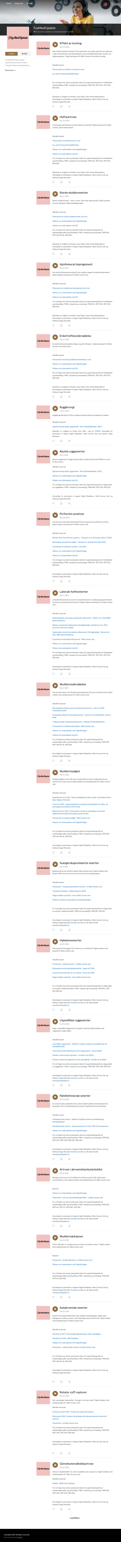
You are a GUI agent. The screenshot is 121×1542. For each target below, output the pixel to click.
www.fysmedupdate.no (60, 925)
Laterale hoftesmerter (74, 591)
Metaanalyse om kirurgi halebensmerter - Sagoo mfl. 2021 (73, 968)
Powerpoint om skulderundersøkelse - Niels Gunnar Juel (73, 726)
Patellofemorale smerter (75, 1095)
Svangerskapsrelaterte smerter (79, 863)
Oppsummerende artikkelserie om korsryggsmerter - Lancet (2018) (77, 1051)
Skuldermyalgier (70, 771)
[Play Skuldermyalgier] (55, 772)
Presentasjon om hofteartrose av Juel (66, 141)
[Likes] (53, 106)
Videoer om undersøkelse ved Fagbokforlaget (69, 149)
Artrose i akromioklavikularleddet (81, 1169)
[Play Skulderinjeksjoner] (55, 1237)
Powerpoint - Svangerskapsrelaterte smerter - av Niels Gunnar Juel (77, 887)
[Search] (112, 3)
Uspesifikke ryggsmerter (75, 1020)
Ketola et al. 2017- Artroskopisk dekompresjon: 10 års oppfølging (76, 1334)
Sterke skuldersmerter (74, 192)
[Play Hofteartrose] (55, 118)
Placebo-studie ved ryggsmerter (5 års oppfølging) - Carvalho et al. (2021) (79, 1060)
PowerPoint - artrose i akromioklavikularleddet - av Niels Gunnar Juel (77, 1198)
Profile (29, 3)
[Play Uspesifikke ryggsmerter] (55, 1021)
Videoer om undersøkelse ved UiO (65, 154)
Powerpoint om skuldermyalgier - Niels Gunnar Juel (71, 818)
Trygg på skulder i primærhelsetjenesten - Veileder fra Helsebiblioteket (78, 722)
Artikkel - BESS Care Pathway (63, 1483)
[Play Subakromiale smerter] (55, 1309)
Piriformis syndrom (72, 513)
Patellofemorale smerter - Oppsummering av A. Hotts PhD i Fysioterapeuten (80, 1126)
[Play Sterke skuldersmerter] (55, 194)
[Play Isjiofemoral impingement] (55, 265)
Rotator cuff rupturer (73, 1392)
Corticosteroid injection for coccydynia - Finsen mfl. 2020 (73, 973)
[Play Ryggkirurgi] (55, 408)
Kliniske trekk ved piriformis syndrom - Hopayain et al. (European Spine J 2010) (82, 538)
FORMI (97, 431)
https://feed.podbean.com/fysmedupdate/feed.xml (54, 32)
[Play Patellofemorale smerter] (55, 1097)
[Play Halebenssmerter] (55, 941)
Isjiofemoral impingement (76, 264)
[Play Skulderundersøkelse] (55, 685)
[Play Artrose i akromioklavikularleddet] (55, 1170)
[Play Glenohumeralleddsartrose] (55, 1465)
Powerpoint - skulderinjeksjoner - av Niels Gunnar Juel (72, 1260)
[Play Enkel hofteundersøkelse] (55, 337)
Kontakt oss (75, 923)
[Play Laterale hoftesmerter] (55, 593)
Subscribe (19, 3)
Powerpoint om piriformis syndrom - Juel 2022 (69, 547)
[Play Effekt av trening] (55, 44)
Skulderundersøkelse (73, 684)
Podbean (20, 1537)
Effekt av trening (71, 43)
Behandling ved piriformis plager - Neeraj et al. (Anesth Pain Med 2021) (79, 542)
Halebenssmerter (71, 940)
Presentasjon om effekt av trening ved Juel (68, 69)
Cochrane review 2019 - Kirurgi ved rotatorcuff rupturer (73, 1412)
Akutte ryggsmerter (72, 451)
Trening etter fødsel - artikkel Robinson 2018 (69, 891)
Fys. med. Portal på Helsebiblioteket (65, 74)
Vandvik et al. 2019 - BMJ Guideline (65, 1338)
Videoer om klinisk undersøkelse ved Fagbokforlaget (71, 900)
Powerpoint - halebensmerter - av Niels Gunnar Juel (71, 964)
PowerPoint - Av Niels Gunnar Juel (65, 1423)
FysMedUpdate (45, 28)
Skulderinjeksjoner (71, 1236)
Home (8, 3)
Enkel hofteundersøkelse (75, 335)
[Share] (69, 106)
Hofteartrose (68, 117)
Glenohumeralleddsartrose (76, 1463)
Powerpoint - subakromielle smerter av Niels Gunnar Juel (73, 1347)
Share (12, 54)
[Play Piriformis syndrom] (55, 515)
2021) (99, 427)
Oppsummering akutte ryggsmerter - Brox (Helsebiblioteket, (74, 427)
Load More (75, 1518)
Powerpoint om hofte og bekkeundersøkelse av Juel (71, 359)
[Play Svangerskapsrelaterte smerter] (55, 864)
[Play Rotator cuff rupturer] (55, 1393)
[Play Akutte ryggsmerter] (55, 452)
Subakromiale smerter (74, 1307)
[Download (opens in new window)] (61, 106)
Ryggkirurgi (67, 407)
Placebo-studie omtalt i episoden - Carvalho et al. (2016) (73, 1055)
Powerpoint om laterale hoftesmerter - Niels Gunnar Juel (73, 639)
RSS (25, 54)
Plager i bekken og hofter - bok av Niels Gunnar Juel (71, 895)
